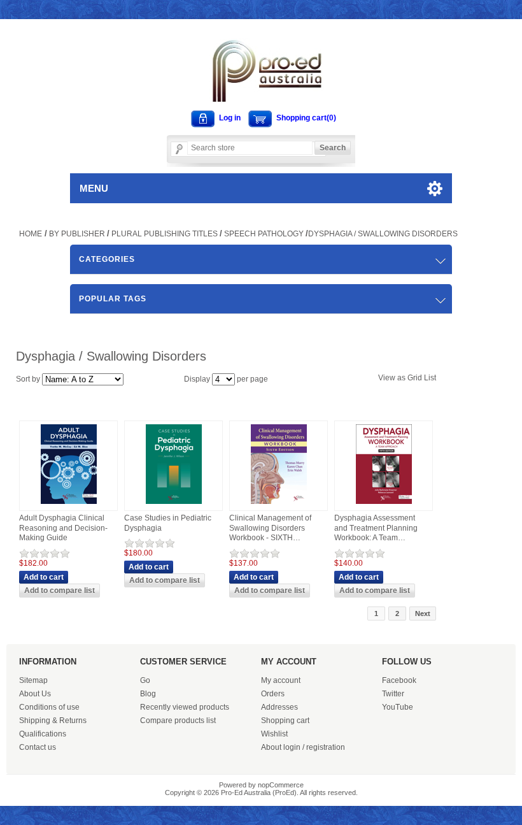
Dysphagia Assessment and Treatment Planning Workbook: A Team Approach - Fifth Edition (376, 528)
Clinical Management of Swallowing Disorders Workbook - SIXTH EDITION (270, 528)
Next (422, 613)
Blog (148, 693)
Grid (414, 377)
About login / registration (303, 747)
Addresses (279, 707)
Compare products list (178, 720)
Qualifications (42, 733)
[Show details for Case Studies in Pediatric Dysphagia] (174, 504)
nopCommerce (281, 785)
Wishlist (274, 733)
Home (30, 233)
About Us (35, 693)
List (430, 377)
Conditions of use (49, 707)
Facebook (399, 680)
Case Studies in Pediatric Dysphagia (167, 523)
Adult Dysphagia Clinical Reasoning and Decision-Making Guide (63, 527)
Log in (230, 117)
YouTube (397, 707)
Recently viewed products (184, 707)
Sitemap (33, 680)
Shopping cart (285, 720)
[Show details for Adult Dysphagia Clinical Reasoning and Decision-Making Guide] (69, 504)
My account (280, 680)
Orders (273, 693)
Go (145, 680)
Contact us (37, 747)
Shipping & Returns (53, 720)
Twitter (393, 693)
